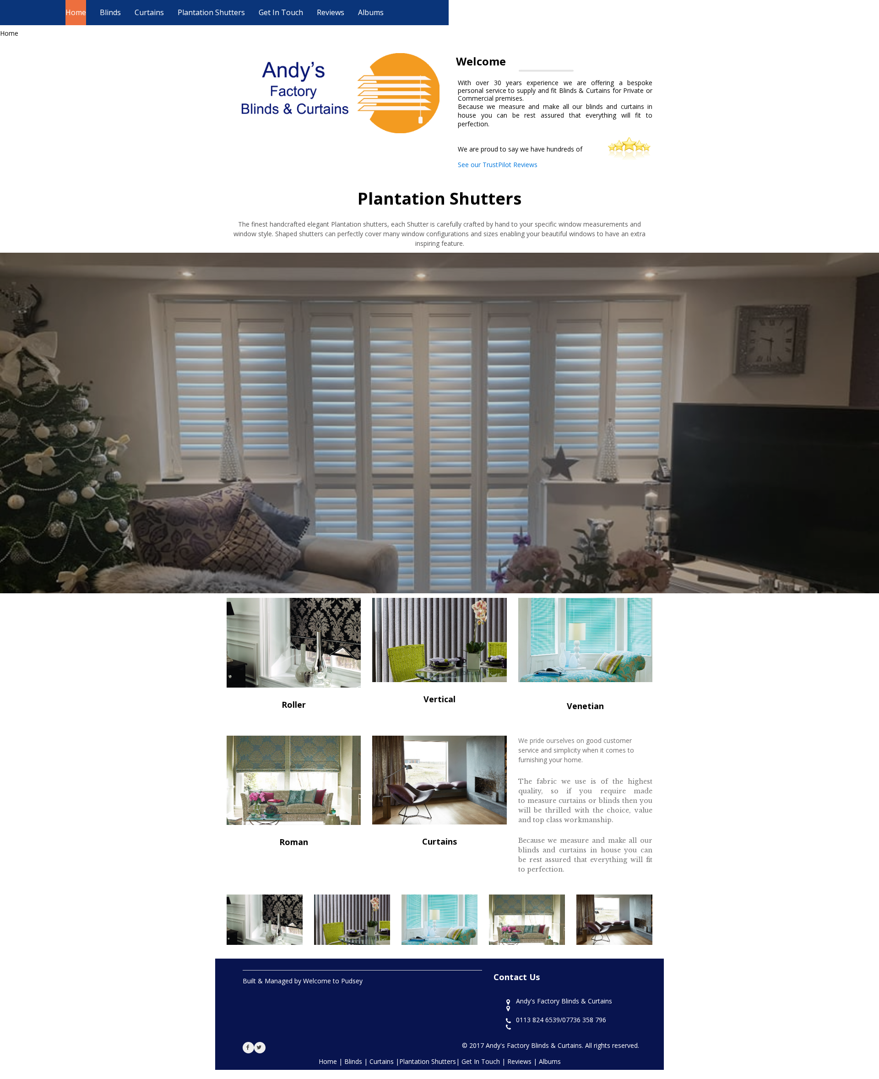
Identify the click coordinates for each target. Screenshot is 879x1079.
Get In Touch (281, 12)
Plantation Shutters (211, 12)
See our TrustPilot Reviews (497, 164)
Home (75, 12)
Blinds (110, 12)
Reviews (330, 12)
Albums (371, 12)
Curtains (149, 12)
